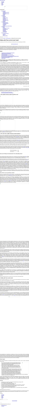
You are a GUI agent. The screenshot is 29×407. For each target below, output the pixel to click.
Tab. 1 (26, 156)
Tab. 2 (27, 159)
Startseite (4, 38)
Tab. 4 (14, 295)
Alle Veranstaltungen (5, 22)
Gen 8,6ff (27, 147)
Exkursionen (4, 24)
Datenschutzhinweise (4, 405)
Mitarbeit (4, 14)
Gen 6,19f (17, 136)
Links (2, 3)
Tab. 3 (3, 256)
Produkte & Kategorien (6, 33)
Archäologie (4, 16)
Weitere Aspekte (3, 58)
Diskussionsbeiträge (5, 29)
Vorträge (4, 25)
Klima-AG (4, 30)
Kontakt (2, 4)
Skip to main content (2, 0)
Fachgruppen (3, 15)
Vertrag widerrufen (5, 35)
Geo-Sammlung (5, 31)
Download (3, 1)
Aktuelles (4, 11)
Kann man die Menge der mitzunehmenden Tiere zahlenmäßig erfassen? (10, 56)
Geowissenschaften (5, 17)
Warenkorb (4, 34)
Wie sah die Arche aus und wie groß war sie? (7, 92)
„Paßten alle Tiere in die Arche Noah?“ (6, 53)
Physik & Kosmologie (5, 20)
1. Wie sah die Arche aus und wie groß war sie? (7, 54)
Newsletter (3, 2)
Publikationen (3, 26)
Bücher (4, 27)
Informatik (4, 18)
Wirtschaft (4, 21)
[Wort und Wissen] (16, 9)
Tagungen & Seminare (5, 23)
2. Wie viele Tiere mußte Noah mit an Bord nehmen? (8, 55)
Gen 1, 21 (10, 180)
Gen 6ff (26, 163)
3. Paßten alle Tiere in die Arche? (5, 57)
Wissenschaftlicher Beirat (6, 13)
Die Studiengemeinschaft (6, 12)
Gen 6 (4, 131)
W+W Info (4, 28)
